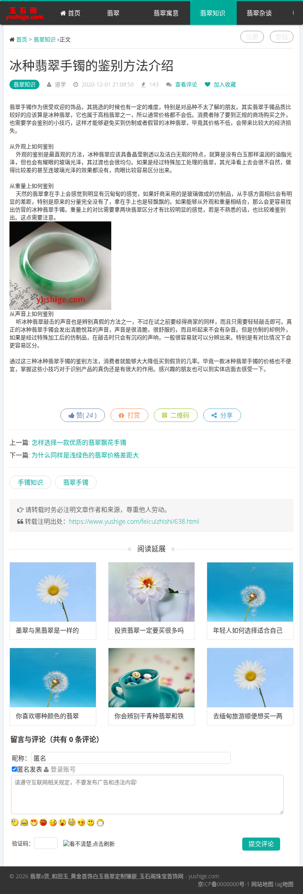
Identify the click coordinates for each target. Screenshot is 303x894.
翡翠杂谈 (259, 13)
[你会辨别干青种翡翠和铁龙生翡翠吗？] (151, 677)
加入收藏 (224, 84)
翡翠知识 (212, 13)
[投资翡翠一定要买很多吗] (151, 592)
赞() (86, 415)
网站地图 (262, 884)
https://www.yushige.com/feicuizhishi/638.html (134, 521)
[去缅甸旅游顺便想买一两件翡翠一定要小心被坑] (250, 677)
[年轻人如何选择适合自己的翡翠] (250, 592)
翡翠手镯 (75, 482)
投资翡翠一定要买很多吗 (149, 630)
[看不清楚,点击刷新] (89, 844)
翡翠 (113, 13)
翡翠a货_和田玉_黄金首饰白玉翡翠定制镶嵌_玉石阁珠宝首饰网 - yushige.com (124, 876)
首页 (73, 13)
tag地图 (284, 884)
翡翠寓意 (166, 13)
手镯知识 (30, 482)
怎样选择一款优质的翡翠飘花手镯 (79, 442)
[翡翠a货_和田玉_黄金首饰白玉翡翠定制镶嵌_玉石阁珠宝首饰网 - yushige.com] (27, 13)
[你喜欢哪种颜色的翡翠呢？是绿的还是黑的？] (53, 677)
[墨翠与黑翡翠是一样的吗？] (53, 592)
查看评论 (186, 84)
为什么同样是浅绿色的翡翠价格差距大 (85, 455)
